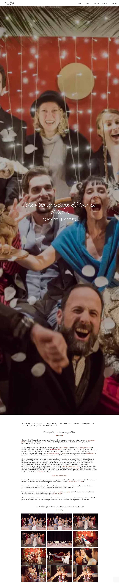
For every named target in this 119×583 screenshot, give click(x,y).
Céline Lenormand (84, 448)
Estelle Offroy (63, 448)
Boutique (80, 3)
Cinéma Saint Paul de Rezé (56, 453)
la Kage (76, 468)
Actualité (105, 3)
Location (96, 3)
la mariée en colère (63, 492)
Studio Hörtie (90, 453)
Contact (114, 3)
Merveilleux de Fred (76, 482)
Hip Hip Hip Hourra (56, 449)
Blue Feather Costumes (70, 466)
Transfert (40, 471)
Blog (87, 3)
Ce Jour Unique (57, 494)
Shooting (69, 219)
